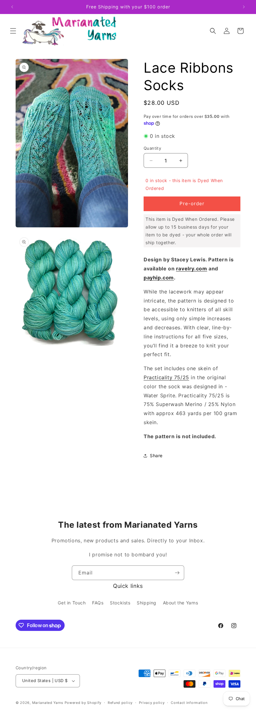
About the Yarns (180, 602)
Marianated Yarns (47, 702)
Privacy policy (152, 702)
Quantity (152, 148)
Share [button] (156, 455)
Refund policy (120, 702)
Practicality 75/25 (166, 377)
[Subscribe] (177, 572)
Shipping (146, 602)
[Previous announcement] (12, 7)
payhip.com (159, 277)
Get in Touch (72, 602)
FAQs (97, 602)
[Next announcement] (244, 7)
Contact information (189, 702)
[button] (13, 31)
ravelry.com (191, 268)
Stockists (120, 602)
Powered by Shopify (83, 702)
